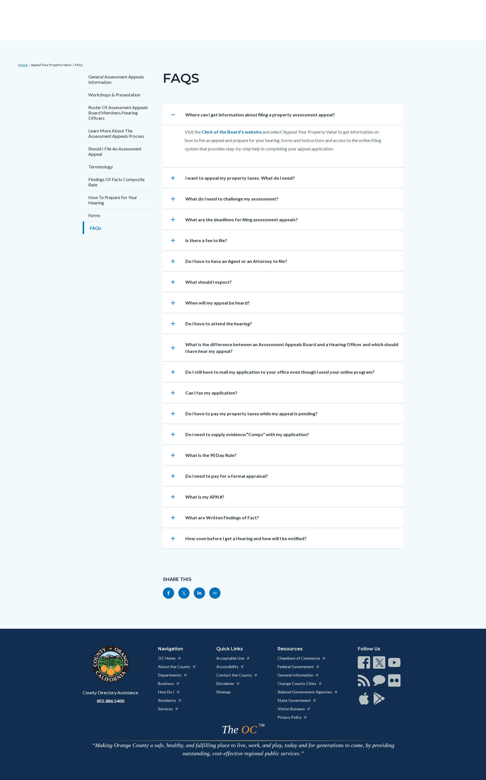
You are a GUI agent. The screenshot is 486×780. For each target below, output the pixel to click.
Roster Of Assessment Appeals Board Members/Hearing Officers (118, 113)
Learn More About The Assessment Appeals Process (116, 133)
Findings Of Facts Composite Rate (116, 182)
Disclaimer (225, 683)
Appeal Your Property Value (51, 65)
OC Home (167, 658)
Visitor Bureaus (292, 708)
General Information (296, 675)
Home (23, 65)
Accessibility (227, 666)
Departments (170, 675)
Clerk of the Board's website (232, 131)
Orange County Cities (297, 683)
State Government (295, 700)
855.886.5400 (110, 701)
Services (166, 708)
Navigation (170, 648)
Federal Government (296, 666)
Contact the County (234, 675)
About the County (174, 666)
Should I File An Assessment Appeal (114, 151)
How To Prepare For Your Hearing (112, 200)
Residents (167, 700)
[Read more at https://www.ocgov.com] (110, 664)
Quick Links (229, 648)
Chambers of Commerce (299, 658)
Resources (290, 648)
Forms (94, 215)
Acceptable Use (230, 658)
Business (166, 683)
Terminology (100, 166)
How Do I (166, 691)
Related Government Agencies (305, 691)
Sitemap (223, 691)
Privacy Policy (290, 717)
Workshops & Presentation (114, 94)
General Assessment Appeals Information (116, 79)
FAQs (79, 65)
